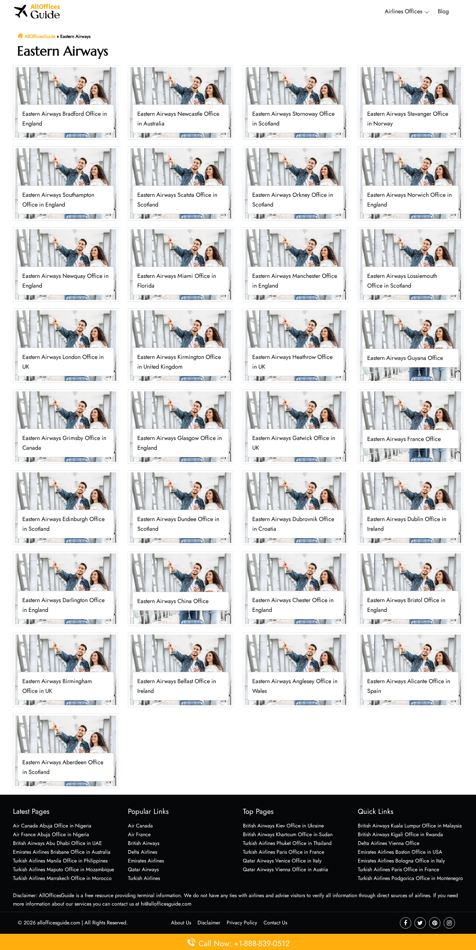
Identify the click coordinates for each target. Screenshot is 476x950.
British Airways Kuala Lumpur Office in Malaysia (410, 825)
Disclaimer (209, 922)
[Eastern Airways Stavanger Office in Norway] (410, 102)
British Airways (143, 843)
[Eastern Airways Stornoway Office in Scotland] (295, 102)
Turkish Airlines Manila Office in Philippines (60, 860)
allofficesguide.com (58, 922)
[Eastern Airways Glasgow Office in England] (180, 426)
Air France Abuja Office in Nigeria (51, 834)
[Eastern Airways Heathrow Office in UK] (295, 345)
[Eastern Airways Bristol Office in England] (410, 588)
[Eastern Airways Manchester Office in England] (295, 264)
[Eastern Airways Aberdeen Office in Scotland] (65, 750)
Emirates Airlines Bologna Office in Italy (401, 860)
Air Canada (140, 825)
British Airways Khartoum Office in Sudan (288, 834)
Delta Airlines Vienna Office (388, 843)
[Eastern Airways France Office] (410, 426)
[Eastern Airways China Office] (180, 588)
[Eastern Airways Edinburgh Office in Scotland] (65, 507)
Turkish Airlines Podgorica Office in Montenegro (410, 878)
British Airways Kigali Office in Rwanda (400, 834)
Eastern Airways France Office (404, 439)
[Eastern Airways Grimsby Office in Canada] (65, 426)
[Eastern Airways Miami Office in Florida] (180, 264)
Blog (443, 11)
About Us (181, 922)
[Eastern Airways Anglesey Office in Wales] (295, 669)
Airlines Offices (403, 11)
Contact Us (275, 922)
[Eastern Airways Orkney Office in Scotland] (295, 183)
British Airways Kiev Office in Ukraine (283, 825)
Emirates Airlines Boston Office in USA (400, 852)
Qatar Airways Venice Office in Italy (282, 860)
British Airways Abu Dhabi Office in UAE (57, 843)
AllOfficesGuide (40, 36)
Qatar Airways (143, 869)
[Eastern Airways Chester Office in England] (295, 588)
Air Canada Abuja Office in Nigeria (52, 825)
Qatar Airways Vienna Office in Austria (285, 869)
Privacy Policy (242, 922)
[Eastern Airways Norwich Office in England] (410, 183)
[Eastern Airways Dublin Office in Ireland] (410, 507)
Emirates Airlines (146, 860)
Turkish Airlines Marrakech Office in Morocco (62, 878)
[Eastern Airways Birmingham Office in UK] (65, 669)
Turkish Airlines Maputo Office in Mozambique (63, 869)
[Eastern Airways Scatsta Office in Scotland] (180, 183)
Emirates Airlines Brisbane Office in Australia (61, 852)
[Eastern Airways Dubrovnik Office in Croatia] (295, 507)
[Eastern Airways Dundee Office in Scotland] (180, 507)
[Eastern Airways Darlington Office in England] (65, 588)
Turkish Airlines (144, 878)
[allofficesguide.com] (37, 11)
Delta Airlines (142, 852)
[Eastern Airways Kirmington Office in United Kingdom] (180, 345)
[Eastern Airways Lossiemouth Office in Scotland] (410, 264)
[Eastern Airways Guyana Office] (410, 345)
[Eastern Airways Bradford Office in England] (65, 102)
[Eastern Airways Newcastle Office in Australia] (180, 102)
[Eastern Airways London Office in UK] (65, 345)
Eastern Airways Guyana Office (405, 358)
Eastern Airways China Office (173, 601)
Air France (139, 834)
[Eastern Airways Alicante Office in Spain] (410, 669)
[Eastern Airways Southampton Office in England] (65, 183)
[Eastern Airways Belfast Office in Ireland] (180, 669)
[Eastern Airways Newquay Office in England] (65, 264)
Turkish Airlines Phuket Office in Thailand (287, 843)
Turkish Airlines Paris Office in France (283, 852)
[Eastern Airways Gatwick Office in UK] (295, 426)
